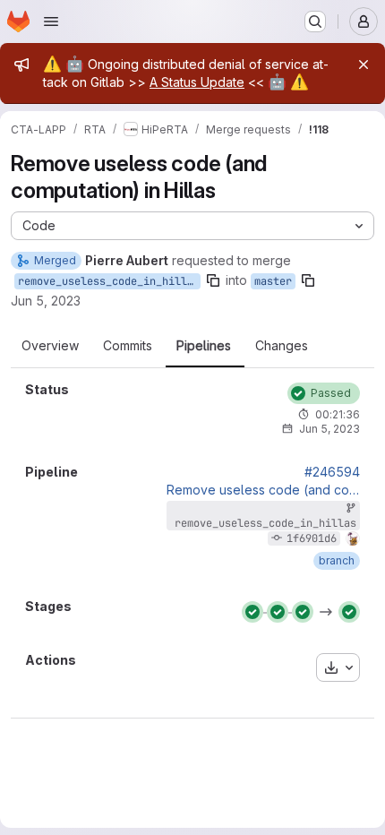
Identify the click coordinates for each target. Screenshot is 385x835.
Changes (281, 346)
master (273, 281)
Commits (127, 346)
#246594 (332, 472)
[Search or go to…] (315, 21)
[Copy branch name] (213, 280)
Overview (50, 346)
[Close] (363, 64)
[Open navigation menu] (51, 21)
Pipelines (203, 346)
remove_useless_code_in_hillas (109, 281)
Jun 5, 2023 (46, 300)
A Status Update (197, 82)
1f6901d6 (312, 538)
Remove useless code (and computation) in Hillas (263, 490)
